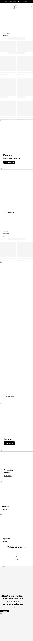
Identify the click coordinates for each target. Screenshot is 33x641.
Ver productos (9, 443)
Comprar (4, 509)
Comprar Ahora (9, 162)
